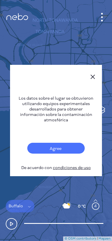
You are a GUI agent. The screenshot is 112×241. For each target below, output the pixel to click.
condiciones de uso (72, 167)
